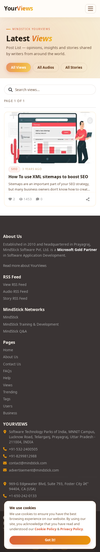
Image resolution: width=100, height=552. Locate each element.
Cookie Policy (45, 529)
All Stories (73, 67)
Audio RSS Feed (15, 291)
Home (8, 350)
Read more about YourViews (24, 265)
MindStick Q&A (15, 331)
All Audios (45, 67)
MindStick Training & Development (31, 324)
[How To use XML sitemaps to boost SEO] (50, 137)
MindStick (10, 317)
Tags (6, 399)
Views (7, 385)
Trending (10, 392)
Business (10, 413)
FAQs (7, 371)
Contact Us (12, 364)
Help (7, 378)
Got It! (50, 540)
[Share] (88, 199)
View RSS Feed (14, 284)
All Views (18, 67)
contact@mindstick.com (28, 463)
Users (7, 406)
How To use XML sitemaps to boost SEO (48, 176)
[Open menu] (90, 8)
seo (14, 169)
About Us (10, 357)
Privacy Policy (71, 529)
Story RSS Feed (15, 298)
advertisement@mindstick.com (34, 470)
